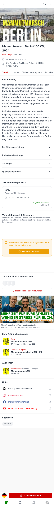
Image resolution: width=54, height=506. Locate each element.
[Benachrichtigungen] (34, 502)
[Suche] (20, 502)
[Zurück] (3, 3)
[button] (27, 147)
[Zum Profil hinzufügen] (44, 4)
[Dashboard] (7, 502)
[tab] (6, 72)
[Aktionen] (50, 4)
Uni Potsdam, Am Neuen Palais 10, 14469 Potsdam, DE (25, 64)
